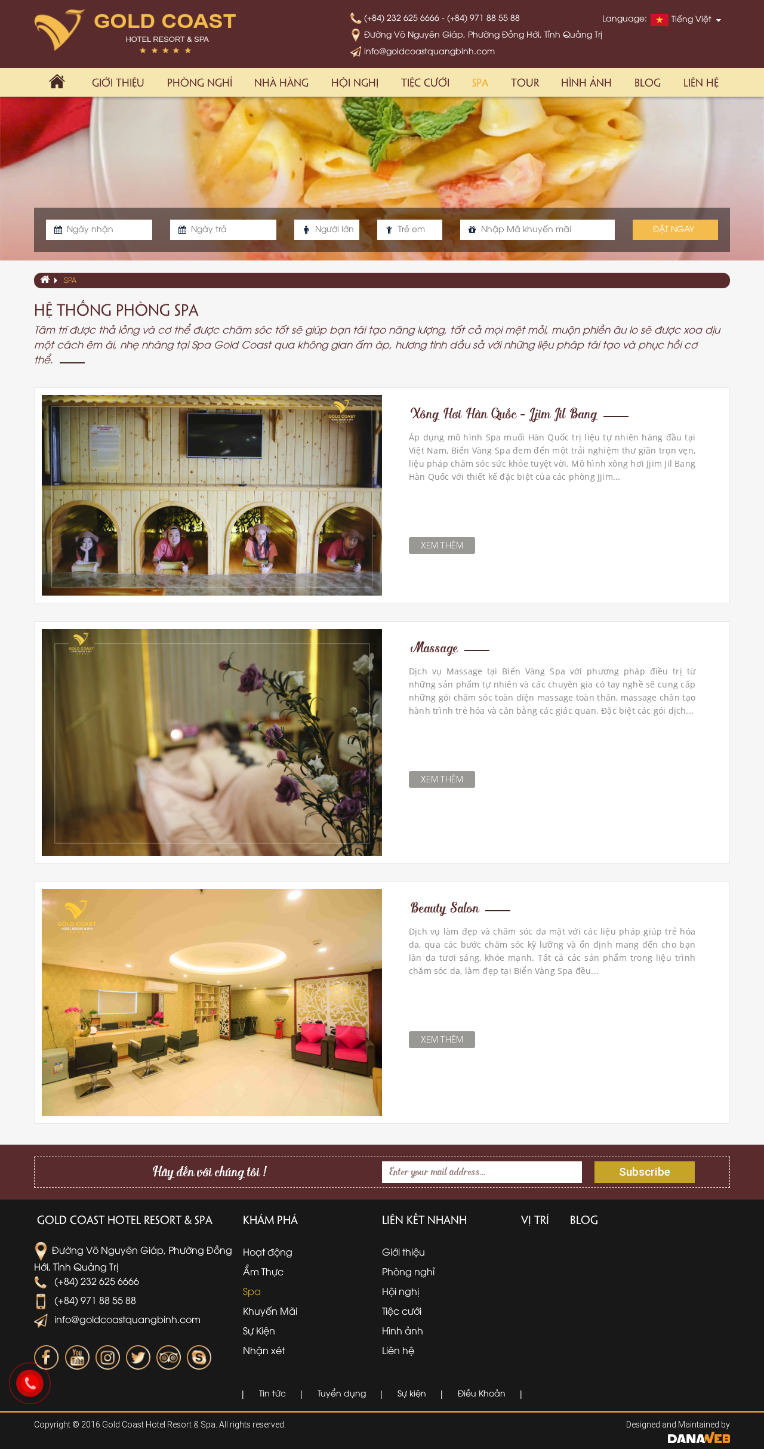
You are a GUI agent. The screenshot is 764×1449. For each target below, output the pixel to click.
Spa (69, 280)
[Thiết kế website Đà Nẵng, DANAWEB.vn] (699, 1436)
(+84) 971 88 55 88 (94, 1299)
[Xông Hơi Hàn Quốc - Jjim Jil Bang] (212, 494)
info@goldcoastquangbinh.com (428, 50)
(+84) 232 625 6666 (402, 17)
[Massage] (212, 741)
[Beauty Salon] (212, 1001)
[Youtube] (77, 1357)
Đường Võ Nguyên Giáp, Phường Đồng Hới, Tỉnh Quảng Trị (482, 33)
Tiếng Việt (691, 18)
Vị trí (535, 1219)
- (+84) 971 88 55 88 (481, 17)
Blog (584, 1219)
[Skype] (198, 1357)
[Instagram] (107, 1357)
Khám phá (270, 1219)
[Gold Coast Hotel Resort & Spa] (135, 30)
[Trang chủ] (57, 82)
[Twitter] (138, 1357)
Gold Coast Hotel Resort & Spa (124, 1219)
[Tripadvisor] (168, 1357)
